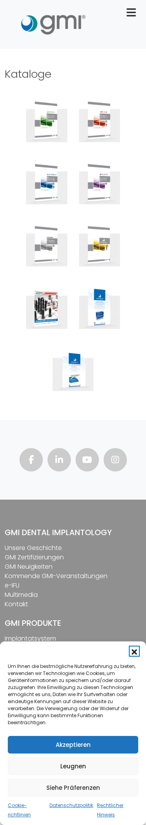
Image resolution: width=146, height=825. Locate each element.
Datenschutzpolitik (71, 805)
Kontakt (16, 604)
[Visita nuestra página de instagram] (115, 460)
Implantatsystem (30, 638)
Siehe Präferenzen (73, 788)
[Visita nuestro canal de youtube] (87, 460)
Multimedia (21, 594)
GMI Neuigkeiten (29, 566)
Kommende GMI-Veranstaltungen (56, 575)
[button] (134, 651)
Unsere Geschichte (33, 547)
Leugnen (73, 766)
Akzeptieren (73, 745)
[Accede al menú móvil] (134, 14)
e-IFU (12, 585)
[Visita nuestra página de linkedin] (59, 460)
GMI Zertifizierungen (34, 557)
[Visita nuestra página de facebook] (31, 460)
